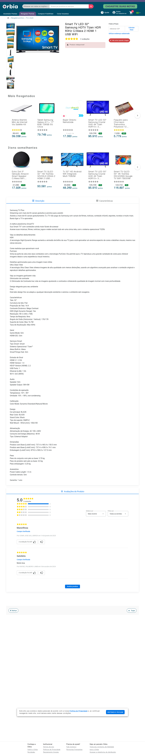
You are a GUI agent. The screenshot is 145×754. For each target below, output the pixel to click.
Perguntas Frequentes (74, 749)
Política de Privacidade (78, 711)
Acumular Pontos (10, 14)
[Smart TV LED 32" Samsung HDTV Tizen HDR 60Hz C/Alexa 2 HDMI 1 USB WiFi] (10, 26)
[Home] (10, 6)
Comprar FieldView (45, 14)
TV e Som (30, 18)
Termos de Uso (48, 747)
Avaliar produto (72, 586)
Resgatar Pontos (27, 14)
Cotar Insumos (63, 14)
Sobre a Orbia (33, 749)
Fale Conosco (71, 747)
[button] (138, 13)
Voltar (14, 610)
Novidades (31, 752)
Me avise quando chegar (120, 40)
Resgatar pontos (17, 18)
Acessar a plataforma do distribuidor (103, 752)
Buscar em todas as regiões (36, 6)
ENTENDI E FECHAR (115, 712)
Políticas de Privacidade (51, 749)
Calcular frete (132, 29)
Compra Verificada (23, 531)
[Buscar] (91, 6)
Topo (132, 610)
